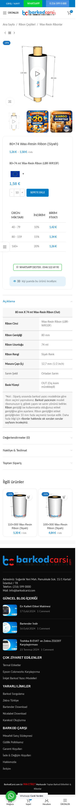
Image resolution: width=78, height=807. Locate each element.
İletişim (7, 769)
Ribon (8, 407)
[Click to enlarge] (10, 101)
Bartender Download (15, 707)
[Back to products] (9, 33)
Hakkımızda (9, 762)
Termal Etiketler (12, 665)
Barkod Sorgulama (13, 694)
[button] (29, 497)
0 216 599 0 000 (58, 3)
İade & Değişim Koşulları (17, 755)
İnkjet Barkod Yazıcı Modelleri (20, 678)
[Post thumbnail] (10, 610)
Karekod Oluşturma (14, 720)
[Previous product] (5, 33)
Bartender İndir (29, 623)
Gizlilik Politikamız (13, 742)
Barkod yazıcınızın (45, 400)
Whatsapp (33, 3)
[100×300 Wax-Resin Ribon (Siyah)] (55, 506)
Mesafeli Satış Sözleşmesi (17, 736)
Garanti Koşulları (12, 749)
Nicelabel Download (14, 713)
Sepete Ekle (37, 192)
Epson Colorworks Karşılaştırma (21, 672)
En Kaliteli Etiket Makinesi (35, 606)
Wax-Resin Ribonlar (51, 24)
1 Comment (43, 611)
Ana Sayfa (9, 24)
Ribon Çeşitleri (27, 24)
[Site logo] (39, 13)
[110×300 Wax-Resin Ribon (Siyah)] (20, 506)
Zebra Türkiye (11, 700)
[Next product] (14, 33)
